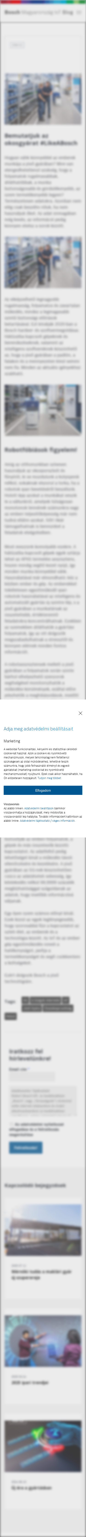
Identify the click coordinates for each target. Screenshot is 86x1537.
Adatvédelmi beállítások (39, 808)
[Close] (80, 713)
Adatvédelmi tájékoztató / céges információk (47, 820)
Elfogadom (43, 790)
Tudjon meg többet (49, 778)
